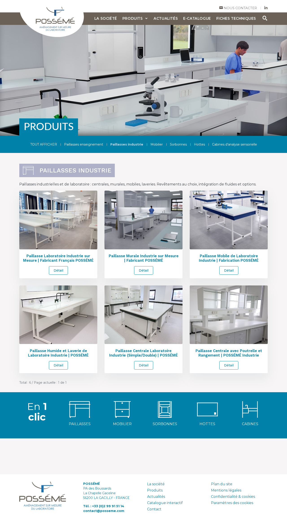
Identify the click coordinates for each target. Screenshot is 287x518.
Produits (155, 490)
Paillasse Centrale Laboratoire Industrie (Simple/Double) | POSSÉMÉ (143, 352)
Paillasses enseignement (83, 144)
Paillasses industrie (126, 144)
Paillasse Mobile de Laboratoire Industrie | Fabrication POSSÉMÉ (229, 258)
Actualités (156, 496)
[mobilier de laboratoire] (122, 409)
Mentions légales (226, 490)
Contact (154, 509)
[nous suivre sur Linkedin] (266, 8)
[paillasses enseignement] (79, 409)
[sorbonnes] (165, 409)
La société (156, 484)
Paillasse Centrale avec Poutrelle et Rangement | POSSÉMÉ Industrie (229, 352)
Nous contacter (240, 8)
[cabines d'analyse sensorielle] (250, 409)
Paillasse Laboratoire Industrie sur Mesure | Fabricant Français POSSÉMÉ (58, 258)
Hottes (199, 144)
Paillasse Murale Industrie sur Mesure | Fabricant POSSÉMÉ (143, 258)
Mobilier (156, 144)
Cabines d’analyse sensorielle (234, 144)
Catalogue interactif (165, 503)
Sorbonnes (178, 144)
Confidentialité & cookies (233, 496)
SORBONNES (165, 424)
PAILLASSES (80, 424)
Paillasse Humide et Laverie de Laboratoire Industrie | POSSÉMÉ (58, 352)
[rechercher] (265, 18)
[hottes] (207, 409)
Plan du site (221, 484)
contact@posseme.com (103, 511)
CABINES (250, 424)
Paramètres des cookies (232, 503)
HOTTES (207, 424)
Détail (58, 270)
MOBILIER (122, 424)
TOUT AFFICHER (43, 144)
